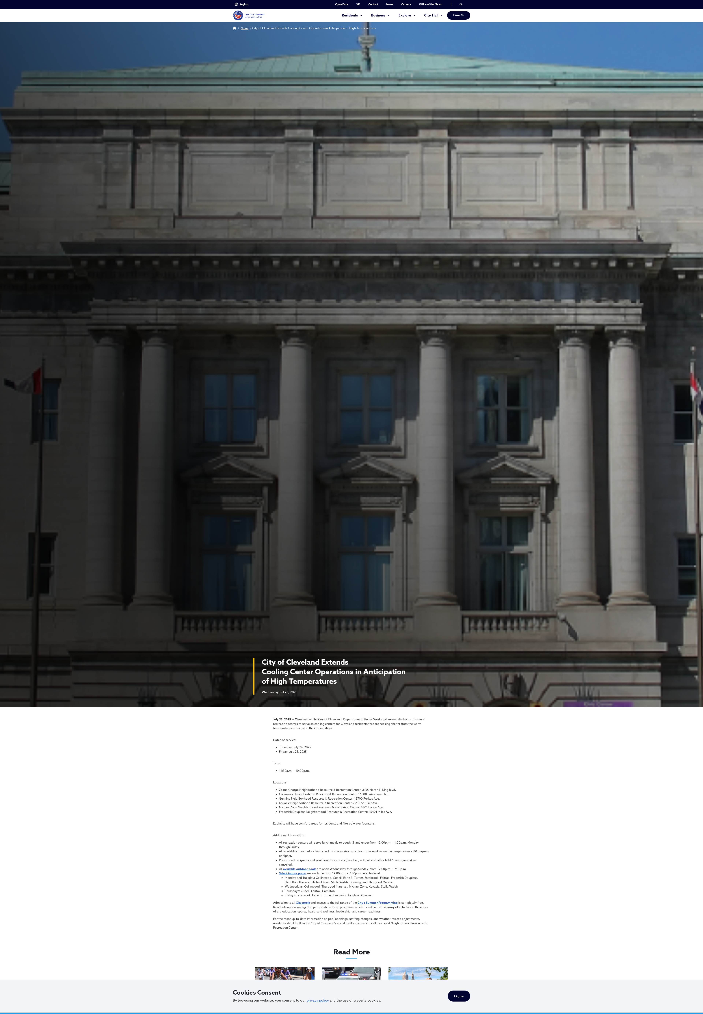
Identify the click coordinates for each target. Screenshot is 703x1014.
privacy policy (318, 1000)
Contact (373, 4)
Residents (350, 15)
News (389, 4)
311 (358, 4)
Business (378, 15)
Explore (405, 15)
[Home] (248, 15)
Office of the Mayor (431, 4)
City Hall (431, 15)
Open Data (341, 4)
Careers (406, 4)
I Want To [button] (458, 15)
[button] (461, 4)
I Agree (459, 996)
